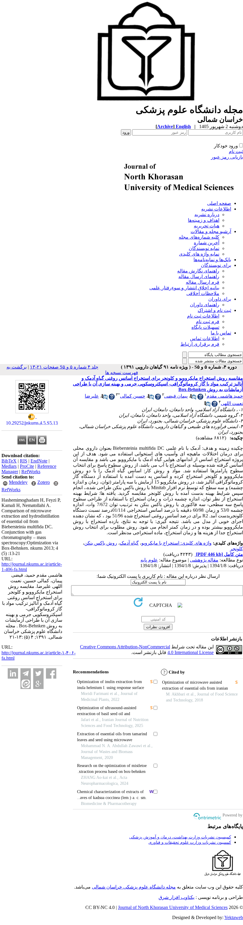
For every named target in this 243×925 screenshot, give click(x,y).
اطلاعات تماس (204, 338)
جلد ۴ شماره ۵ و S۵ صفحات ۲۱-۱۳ (64, 366)
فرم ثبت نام (207, 321)
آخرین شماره (206, 242)
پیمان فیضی (176, 395)
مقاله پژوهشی (204, 559)
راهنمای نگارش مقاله (198, 270)
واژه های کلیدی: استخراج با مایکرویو (176, 543)
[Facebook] (51, 673)
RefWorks (30, 471)
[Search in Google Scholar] (200, 398)
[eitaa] (25, 684)
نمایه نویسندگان (204, 248)
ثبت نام (236, 151)
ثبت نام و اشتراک (214, 310)
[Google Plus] (38, 684)
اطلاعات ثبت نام (203, 315)
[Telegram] (25, 673)
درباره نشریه (206, 214)
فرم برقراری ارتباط (199, 344)
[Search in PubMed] (193, 398)
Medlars (9, 466)
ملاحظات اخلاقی (202, 293)
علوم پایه (149, 559)
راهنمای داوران (204, 304)
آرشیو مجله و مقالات (211, 231)
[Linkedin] (13, 673)
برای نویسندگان (216, 265)
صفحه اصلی (219, 203)
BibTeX (9, 460)
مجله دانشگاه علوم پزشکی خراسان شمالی (134, 886)
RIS (23, 460)
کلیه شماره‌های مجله (199, 237)
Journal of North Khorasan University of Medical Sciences (173, 907)
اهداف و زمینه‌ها (203, 220)
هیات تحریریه (206, 225)
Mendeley (18, 482)
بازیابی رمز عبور (227, 157)
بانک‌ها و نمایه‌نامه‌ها (212, 259)
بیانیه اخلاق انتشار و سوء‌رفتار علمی (184, 287)
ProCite (27, 466)
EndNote (39, 460)
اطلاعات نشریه (216, 208)
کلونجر (236, 548)
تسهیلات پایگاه (205, 327)
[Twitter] (38, 673)
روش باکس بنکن (100, 543)
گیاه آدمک (129, 543)
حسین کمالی (132, 395)
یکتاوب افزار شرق (176, 897)
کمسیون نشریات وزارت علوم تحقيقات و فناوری (189, 842)
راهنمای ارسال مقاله (198, 276)
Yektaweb (233, 917)
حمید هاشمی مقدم (225, 395)
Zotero (43, 482)
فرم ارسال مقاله (202, 282)
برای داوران (219, 299)
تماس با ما (221, 332)
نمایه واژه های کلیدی (199, 253)
